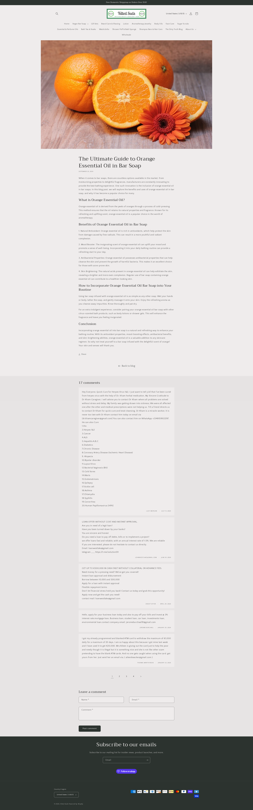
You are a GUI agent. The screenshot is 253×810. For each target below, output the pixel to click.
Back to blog (128, 366)
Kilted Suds (64, 804)
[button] (57, 14)
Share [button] (83, 354)
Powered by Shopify (76, 804)
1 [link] (112, 676)
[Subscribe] (147, 760)
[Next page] (141, 676)
